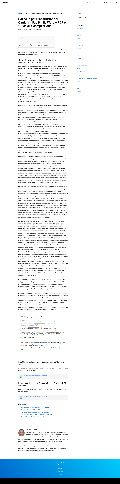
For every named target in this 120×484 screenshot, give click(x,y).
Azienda (79, 35)
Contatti (60, 468)
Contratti (79, 48)
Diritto (78, 55)
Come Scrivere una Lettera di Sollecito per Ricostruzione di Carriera (37, 42)
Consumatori (80, 45)
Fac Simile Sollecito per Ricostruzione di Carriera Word (33, 44)
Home (19, 13)
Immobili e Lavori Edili (82, 65)
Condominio (80, 41)
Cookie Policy (60, 471)
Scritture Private (81, 85)
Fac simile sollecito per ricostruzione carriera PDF (36, 396)
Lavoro (78, 68)
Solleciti (79, 91)
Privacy (60, 474)
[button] (116, 3)
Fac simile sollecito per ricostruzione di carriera (35, 375)
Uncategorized (80, 95)
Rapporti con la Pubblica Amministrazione (87, 78)
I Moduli (5, 3)
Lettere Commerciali (82, 71)
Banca (78, 38)
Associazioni (80, 28)
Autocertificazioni (81, 31)
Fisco (78, 61)
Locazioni (79, 75)
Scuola (78, 88)
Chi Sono (60, 465)
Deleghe (79, 51)
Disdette (79, 58)
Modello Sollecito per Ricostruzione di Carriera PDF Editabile (35, 45)
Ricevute (79, 81)
